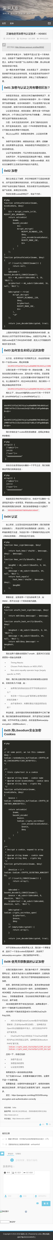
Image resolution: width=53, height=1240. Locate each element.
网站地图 (46, 1234)
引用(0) (18, 1154)
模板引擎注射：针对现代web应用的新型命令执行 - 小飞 (25, 1139)
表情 (8, 1173)
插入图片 (18, 1173)
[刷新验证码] (26, 1212)
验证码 (12, 1222)
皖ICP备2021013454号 (26, 1237)
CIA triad (11, 134)
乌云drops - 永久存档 (27, 39)
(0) (43, 1124)
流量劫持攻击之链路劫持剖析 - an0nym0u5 (21, 1144)
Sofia (14, 1108)
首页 (4, 23)
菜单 (12, 23)
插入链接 (29, 1173)
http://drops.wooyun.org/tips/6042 (29, 47)
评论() (10, 1154)
